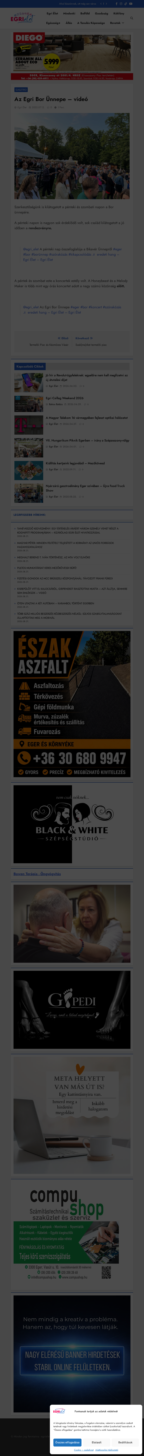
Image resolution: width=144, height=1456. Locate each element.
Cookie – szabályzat (84, 1450)
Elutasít (97, 1442)
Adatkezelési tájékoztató (106, 1450)
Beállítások (125, 1442)
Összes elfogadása (67, 1442)
